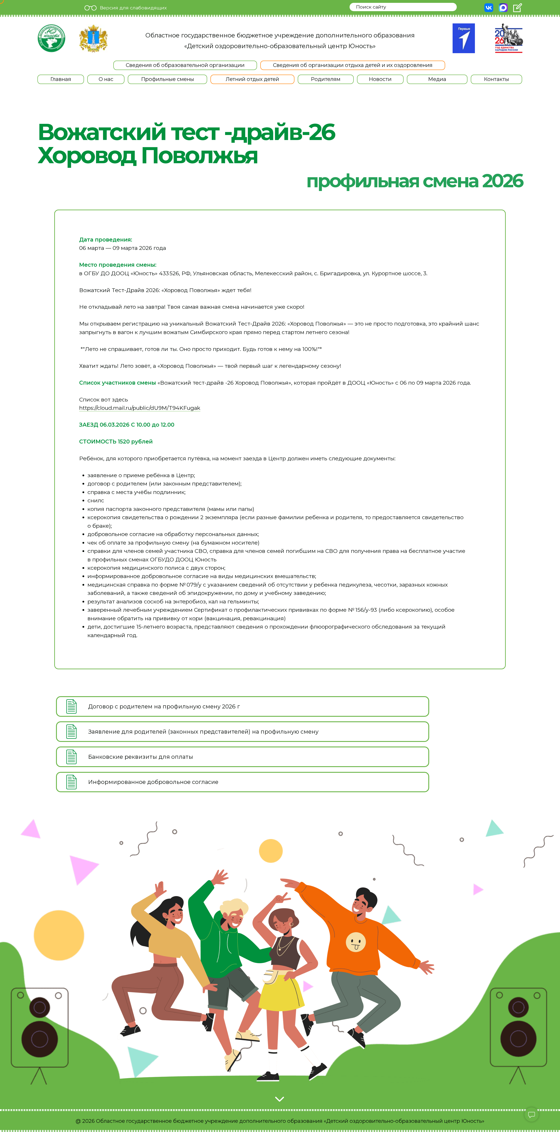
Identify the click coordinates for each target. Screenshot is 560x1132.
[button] (106, 79)
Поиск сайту (371, 7)
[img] (51, 38)
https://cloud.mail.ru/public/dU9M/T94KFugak (139, 408)
